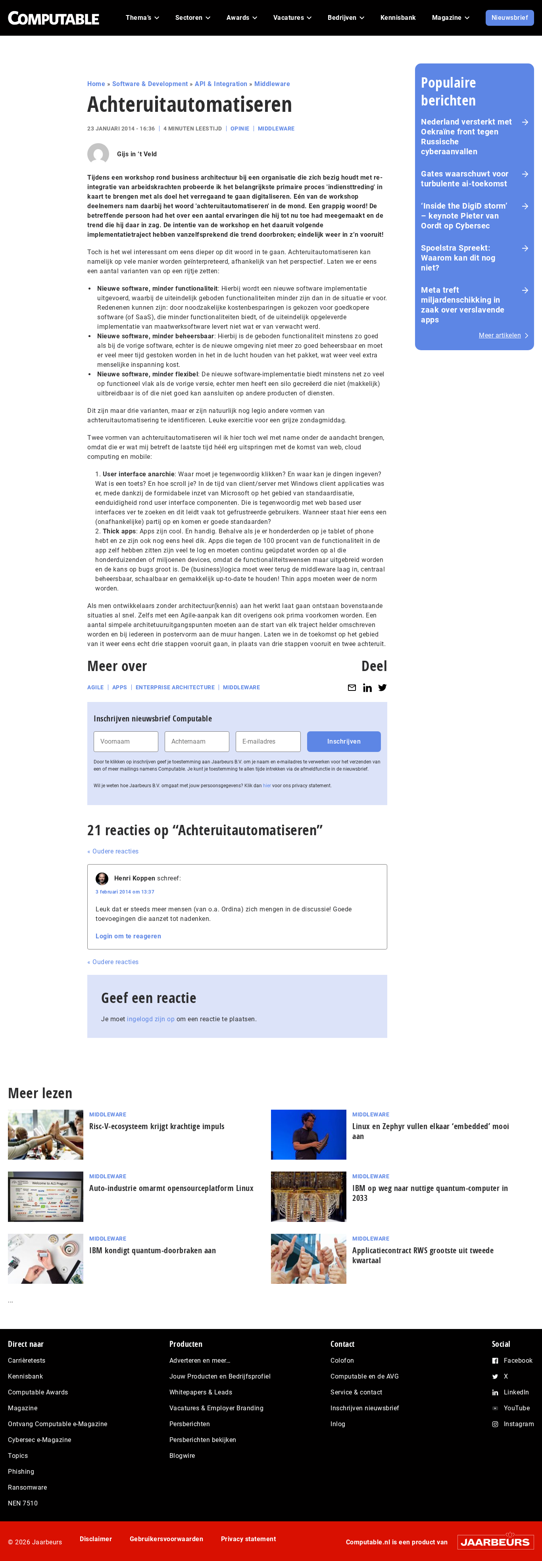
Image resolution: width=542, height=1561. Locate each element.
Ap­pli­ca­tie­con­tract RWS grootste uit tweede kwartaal (423, 1255)
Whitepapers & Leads (201, 1392)
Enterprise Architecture (175, 687)
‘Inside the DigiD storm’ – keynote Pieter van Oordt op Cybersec (464, 215)
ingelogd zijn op (151, 1019)
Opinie (240, 128)
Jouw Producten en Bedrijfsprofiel (220, 1376)
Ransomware (27, 1487)
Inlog (338, 1424)
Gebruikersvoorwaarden (167, 1539)
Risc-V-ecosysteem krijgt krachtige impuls (157, 1126)
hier (267, 785)
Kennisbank (25, 1376)
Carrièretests (27, 1360)
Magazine (22, 1408)
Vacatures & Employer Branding (216, 1408)
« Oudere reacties (113, 851)
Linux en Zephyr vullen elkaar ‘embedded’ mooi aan (430, 1131)
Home (96, 84)
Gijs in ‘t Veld (137, 154)
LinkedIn (516, 1392)
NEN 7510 (23, 1503)
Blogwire (182, 1455)
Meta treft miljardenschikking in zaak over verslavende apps (463, 304)
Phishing (21, 1471)
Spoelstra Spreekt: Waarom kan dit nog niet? (458, 257)
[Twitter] (382, 687)
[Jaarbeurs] (492, 1542)
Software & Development (150, 84)
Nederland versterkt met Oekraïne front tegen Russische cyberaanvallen (466, 136)
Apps (119, 687)
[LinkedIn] (367, 687)
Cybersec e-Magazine (39, 1440)
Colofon (342, 1360)
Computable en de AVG (365, 1376)
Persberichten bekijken (202, 1440)
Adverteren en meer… (200, 1360)
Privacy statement (248, 1539)
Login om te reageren (128, 936)
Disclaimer (96, 1539)
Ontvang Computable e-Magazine (58, 1424)
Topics (18, 1455)
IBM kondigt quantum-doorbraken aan (152, 1250)
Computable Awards (38, 1392)
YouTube (517, 1408)
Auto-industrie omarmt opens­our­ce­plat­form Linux (171, 1188)
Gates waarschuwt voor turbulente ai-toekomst (465, 178)
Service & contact (356, 1392)
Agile (95, 687)
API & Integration (221, 84)
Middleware (272, 84)
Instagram (519, 1424)
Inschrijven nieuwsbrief (365, 1408)
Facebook (518, 1360)
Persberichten (189, 1424)
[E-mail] (352, 687)
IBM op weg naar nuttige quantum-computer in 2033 (430, 1193)
